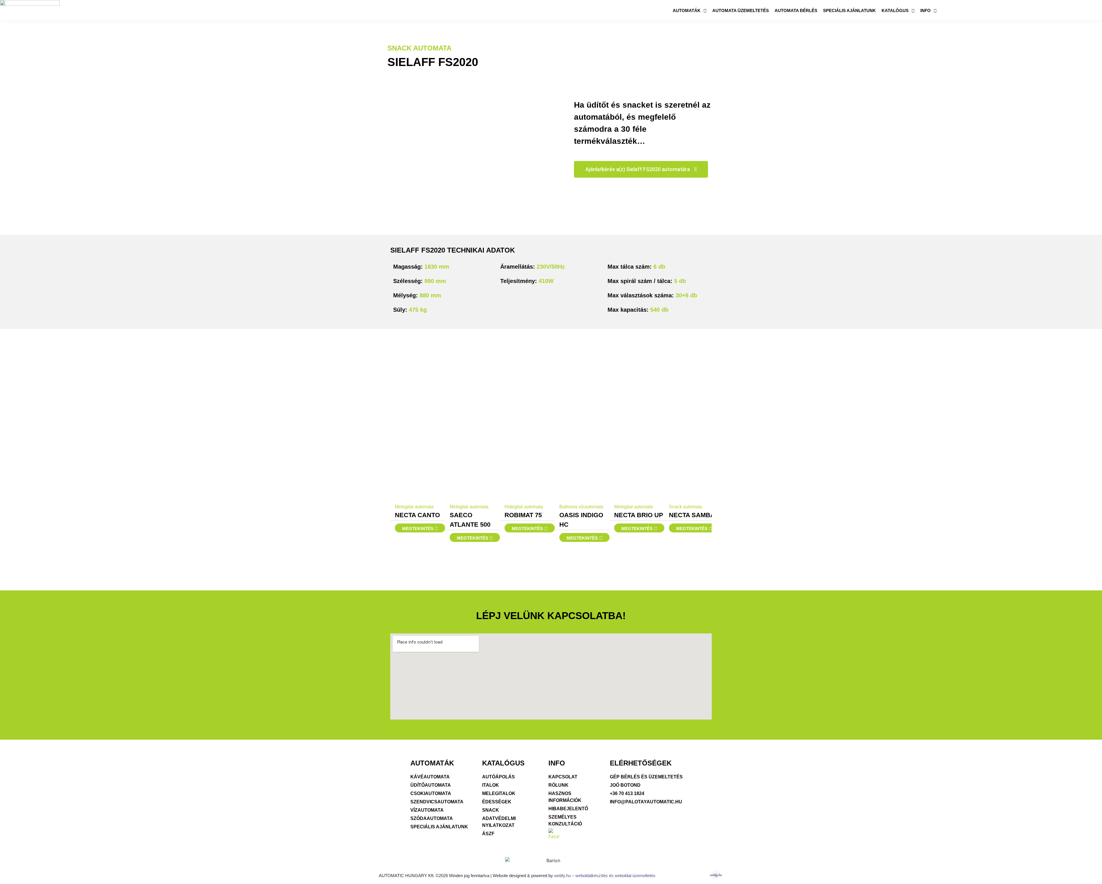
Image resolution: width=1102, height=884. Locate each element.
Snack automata (419, 48)
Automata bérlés (796, 10)
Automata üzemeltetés (740, 10)
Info (925, 10)
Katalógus (895, 10)
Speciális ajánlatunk (849, 10)
